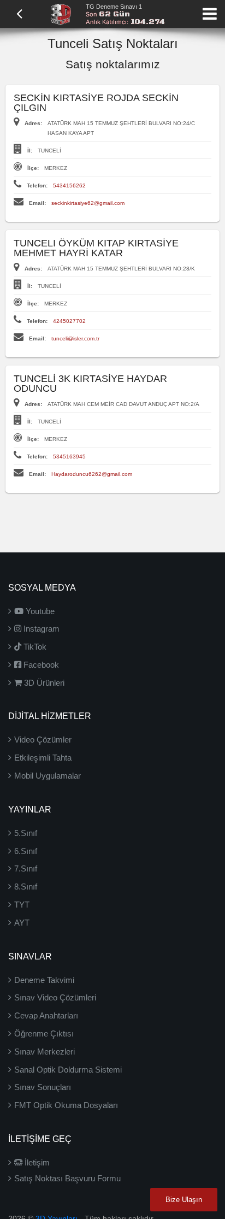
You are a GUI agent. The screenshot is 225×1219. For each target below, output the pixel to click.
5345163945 (69, 457)
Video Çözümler (43, 739)
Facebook (40, 664)
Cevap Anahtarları (46, 1015)
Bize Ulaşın (183, 1200)
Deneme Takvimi (44, 980)
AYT (21, 922)
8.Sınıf (25, 886)
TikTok (33, 646)
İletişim (36, 1162)
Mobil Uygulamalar (47, 775)
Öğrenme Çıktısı (44, 1033)
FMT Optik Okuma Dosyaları (66, 1105)
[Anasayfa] (61, 13)
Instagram (40, 628)
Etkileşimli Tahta (43, 757)
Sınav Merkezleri (44, 1051)
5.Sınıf (25, 833)
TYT (21, 904)
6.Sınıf (25, 851)
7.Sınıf (25, 868)
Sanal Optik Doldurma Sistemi (68, 1069)
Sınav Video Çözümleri (55, 997)
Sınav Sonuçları (42, 1087)
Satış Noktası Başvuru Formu (67, 1178)
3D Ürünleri (43, 682)
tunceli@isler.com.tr (75, 338)
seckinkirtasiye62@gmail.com (88, 203)
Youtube (39, 611)
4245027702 (69, 321)
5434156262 (69, 185)
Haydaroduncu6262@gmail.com (91, 474)
